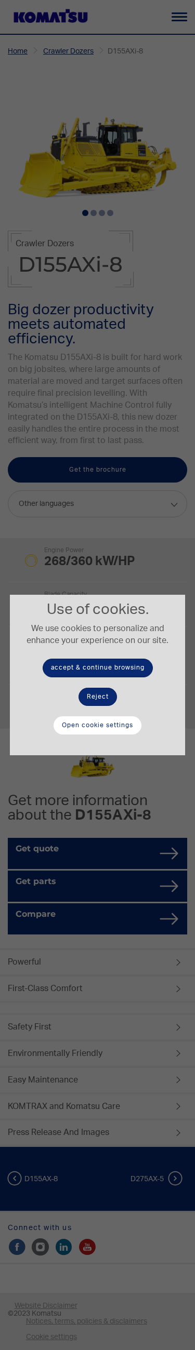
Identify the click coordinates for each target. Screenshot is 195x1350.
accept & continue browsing (98, 667)
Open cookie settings (97, 725)
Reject (98, 696)
